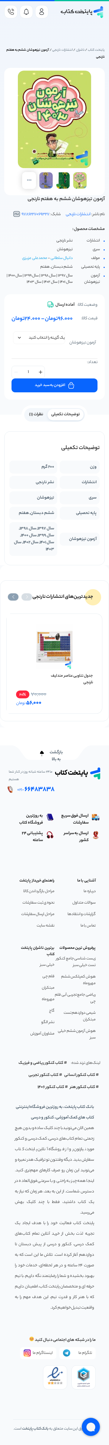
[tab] (66, 414)
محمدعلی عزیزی (34, 258)
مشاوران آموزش (42, 1034)
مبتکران (48, 988)
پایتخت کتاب (96, 50)
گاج (51, 1011)
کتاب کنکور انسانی (79, 1075)
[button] (26, 597)
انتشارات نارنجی (62, 50)
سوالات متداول (84, 903)
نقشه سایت (45, 926)
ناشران (80, 50)
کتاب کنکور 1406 (51, 1087)
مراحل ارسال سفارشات (37, 914)
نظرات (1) (36, 414)
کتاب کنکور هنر (82, 1087)
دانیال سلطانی (62, 258)
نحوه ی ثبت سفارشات (38, 903)
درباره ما (90, 891)
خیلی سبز (47, 965)
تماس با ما (88, 926)
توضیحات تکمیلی (65, 414)
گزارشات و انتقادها (82, 914)
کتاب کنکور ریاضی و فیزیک (40, 1063)
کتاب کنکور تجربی (43, 1075)
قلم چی (48, 976)
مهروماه (48, 999)
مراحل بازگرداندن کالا (38, 891)
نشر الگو (47, 1022)
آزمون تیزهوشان (82, 342)
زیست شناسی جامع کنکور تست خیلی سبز (76, 961)
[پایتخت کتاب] (82, 12)
